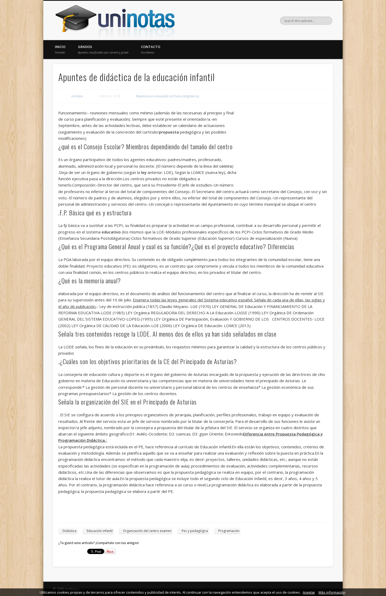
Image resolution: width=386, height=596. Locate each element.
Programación (228, 531)
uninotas (77, 96)
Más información (332, 592)
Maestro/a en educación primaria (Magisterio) (167, 96)
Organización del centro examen (147, 531)
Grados (103, 49)
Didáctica (69, 531)
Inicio (60, 49)
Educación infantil (100, 531)
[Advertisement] (282, 147)
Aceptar (309, 592)
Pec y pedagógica (195, 531)
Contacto (150, 49)
